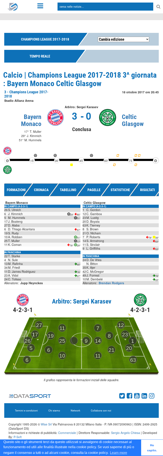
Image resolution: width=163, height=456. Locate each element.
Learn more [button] (118, 453)
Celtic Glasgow (133, 120)
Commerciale (67, 433)
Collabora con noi (101, 410)
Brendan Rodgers (111, 283)
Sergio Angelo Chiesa (125, 433)
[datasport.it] (12, 6)
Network (75, 410)
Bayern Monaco (31, 120)
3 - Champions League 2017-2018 (26, 94)
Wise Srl (46, 424)
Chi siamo (54, 410)
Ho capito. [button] (152, 447)
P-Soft (18, 437)
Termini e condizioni (26, 410)
